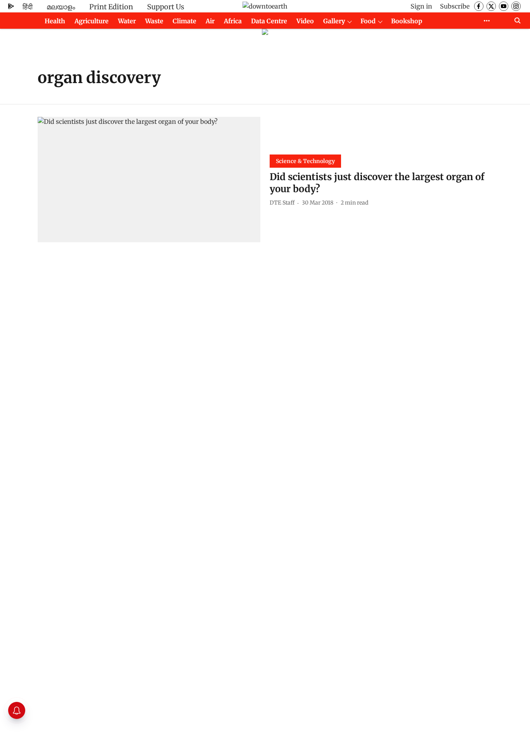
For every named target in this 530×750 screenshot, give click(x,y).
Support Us (165, 6)
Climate (184, 21)
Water (127, 21)
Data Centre (269, 21)
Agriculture (91, 21)
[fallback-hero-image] (149, 179)
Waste (154, 21)
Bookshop (406, 21)
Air (210, 21)
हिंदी (28, 6)
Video (305, 21)
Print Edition (111, 6)
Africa (233, 21)
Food (368, 21)
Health (55, 21)
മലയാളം (61, 6)
